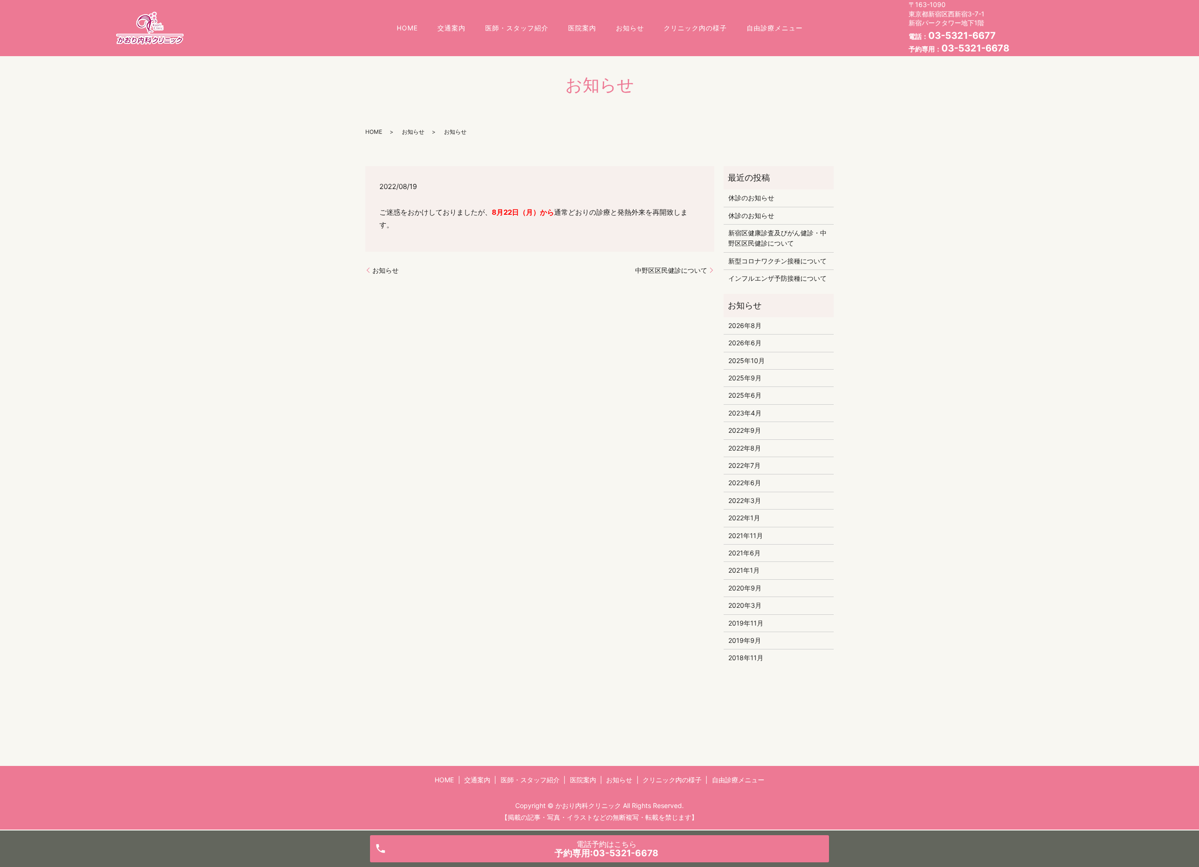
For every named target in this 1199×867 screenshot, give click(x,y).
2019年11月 (745, 623)
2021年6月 (744, 553)
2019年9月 (744, 640)
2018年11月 (745, 658)
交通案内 (451, 28)
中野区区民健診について (671, 270)
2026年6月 (745, 343)
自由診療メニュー (775, 28)
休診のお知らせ (751, 198)
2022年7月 (744, 465)
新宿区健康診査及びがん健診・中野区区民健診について (777, 238)
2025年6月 (745, 395)
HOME (407, 28)
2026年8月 (745, 325)
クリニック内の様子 (695, 28)
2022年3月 (744, 500)
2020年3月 (745, 605)
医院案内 (582, 28)
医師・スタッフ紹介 (516, 28)
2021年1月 (744, 570)
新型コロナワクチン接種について (777, 261)
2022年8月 (744, 448)
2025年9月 (745, 378)
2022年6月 (744, 483)
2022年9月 (744, 430)
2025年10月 (746, 360)
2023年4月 (745, 413)
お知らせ (630, 28)
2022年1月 (744, 518)
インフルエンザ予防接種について (777, 278)
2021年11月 (745, 535)
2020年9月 (745, 588)
